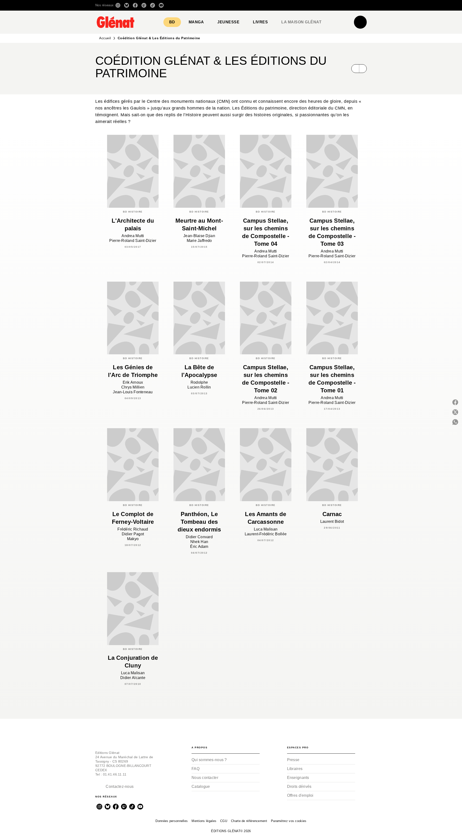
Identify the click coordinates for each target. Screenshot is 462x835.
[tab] (172, 22)
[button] (299, 5)
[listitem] (118, 5)
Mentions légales (204, 821)
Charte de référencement (249, 821)
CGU (223, 821)
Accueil (105, 38)
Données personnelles (171, 821)
